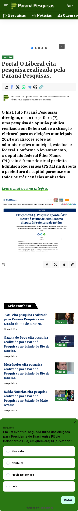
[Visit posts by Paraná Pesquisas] (6, 98)
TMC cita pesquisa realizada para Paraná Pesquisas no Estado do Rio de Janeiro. (26, 319)
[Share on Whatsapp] (23, 87)
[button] (7, 6)
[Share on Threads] (35, 87)
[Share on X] (17, 87)
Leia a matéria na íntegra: (25, 188)
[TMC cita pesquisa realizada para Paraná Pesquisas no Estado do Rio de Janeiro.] (64, 318)
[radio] (7, 451)
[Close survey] (75, 422)
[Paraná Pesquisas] (32, 6)
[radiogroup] (39, 469)
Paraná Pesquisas (23, 97)
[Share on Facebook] (11, 87)
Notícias (7, 57)
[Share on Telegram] (29, 87)
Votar (68, 500)
